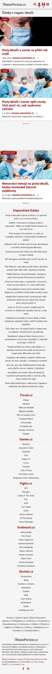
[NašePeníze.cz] (14, 4)
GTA (26, 455)
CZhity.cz (29, 627)
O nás (22, 664)
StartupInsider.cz (32, 630)
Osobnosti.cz (26, 527)
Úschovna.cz (25, 624)
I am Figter (26, 506)
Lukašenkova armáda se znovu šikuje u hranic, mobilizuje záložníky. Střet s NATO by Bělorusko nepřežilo (26, 321)
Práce (5, 19)
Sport (25, 617)
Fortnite (26, 466)
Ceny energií (26, 422)
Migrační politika (26, 411)
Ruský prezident (26, 418)
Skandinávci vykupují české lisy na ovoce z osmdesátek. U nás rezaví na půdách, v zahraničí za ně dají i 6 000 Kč (26, 339)
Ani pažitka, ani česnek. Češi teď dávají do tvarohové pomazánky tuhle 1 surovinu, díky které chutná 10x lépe (26, 375)
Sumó (26, 510)
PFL (26, 499)
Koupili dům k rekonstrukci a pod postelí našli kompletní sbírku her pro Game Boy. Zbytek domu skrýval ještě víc (26, 299)
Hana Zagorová (26, 539)
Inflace (26, 400)
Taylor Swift (26, 558)
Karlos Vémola (26, 514)
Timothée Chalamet (26, 566)
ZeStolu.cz (32, 620)
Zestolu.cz (26, 571)
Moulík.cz (45, 624)
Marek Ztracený (26, 554)
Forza (26, 462)
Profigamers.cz (18, 620)
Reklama (5, 659)
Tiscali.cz (26, 395)
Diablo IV (26, 459)
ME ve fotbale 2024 (26, 415)
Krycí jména (26, 598)
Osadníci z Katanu (26, 583)
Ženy (32, 617)
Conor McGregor (26, 521)
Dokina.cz (18, 627)
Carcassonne (26, 576)
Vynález (26, 433)
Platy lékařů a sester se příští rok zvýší (24, 52)
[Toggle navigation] (48, 4)
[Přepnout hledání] (35, 4)
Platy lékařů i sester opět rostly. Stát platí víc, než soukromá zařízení (24, 105)
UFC (26, 488)
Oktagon (26, 491)
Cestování (40, 617)
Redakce (13, 659)
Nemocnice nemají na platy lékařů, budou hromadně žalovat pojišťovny (25, 187)
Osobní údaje (29, 659)
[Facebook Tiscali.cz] (23, 669)
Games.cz (26, 439)
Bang (26, 580)
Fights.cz (26, 483)
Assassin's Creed (26, 447)
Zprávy (19, 617)
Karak (26, 606)
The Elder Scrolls (26, 474)
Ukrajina (26, 403)
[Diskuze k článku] (38, 58)
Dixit (26, 595)
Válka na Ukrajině (26, 407)
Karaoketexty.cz (10, 624)
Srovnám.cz (18, 630)
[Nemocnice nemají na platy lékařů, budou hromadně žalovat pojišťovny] (26, 165)
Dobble (26, 591)
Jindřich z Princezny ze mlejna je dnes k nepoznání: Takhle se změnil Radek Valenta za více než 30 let (26, 225)
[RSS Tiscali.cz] (28, 669)
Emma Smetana (26, 562)
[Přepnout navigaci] (39, 4)
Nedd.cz (35, 624)
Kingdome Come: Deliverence (26, 477)
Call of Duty (26, 470)
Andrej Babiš (26, 532)
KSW (26, 503)
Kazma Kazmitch (26, 543)
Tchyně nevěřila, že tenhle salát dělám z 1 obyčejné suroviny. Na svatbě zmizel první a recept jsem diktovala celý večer (26, 350)
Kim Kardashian (26, 547)
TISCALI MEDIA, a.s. (26, 662)
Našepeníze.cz (40, 627)
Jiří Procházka (26, 518)
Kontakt (44, 659)
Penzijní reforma (26, 430)
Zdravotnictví (9, 153)
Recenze (26, 444)
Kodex (38, 659)
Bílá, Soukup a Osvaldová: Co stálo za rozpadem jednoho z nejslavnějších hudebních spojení (26, 236)
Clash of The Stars (26, 495)
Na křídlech (26, 602)
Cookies (20, 659)
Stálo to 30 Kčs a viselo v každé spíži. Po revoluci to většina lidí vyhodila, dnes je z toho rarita (26, 310)
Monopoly (26, 587)
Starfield (26, 451)
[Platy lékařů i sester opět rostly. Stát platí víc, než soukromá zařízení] (26, 83)
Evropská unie (26, 426)
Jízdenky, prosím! (26, 610)
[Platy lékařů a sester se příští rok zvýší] (26, 31)
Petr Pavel (26, 536)
